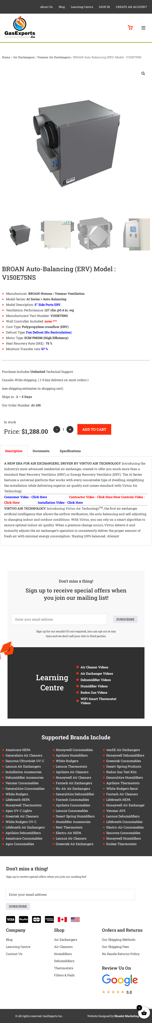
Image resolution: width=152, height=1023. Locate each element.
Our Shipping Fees (115, 947)
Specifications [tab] (70, 451)
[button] (143, 27)
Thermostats (63, 968)
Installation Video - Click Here (60, 502)
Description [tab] (13, 451)
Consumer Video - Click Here (25, 497)
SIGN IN (104, 7)
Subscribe (125, 619)
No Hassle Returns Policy (121, 954)
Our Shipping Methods (118, 939)
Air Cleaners (63, 947)
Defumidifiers (64, 961)
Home (6, 57)
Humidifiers (63, 954)
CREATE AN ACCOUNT (131, 7)
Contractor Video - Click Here (91, 497)
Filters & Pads (64, 975)
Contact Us (14, 954)
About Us (46, 7)
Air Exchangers (23, 57)
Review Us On (116, 968)
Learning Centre (82, 7)
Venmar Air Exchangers (53, 57)
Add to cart (94, 429)
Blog (62, 7)
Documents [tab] (41, 451)
